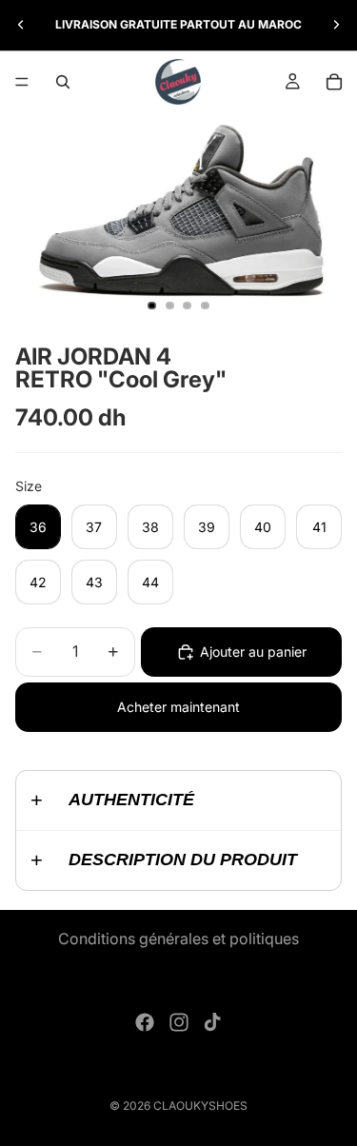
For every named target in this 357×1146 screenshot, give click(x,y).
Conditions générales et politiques (178, 938)
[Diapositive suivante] (336, 25)
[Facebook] (144, 1022)
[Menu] (22, 82)
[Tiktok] (212, 1022)
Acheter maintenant (178, 707)
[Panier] (334, 82)
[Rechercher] (63, 82)
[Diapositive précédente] (21, 25)
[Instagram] (179, 1022)
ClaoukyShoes (200, 1105)
